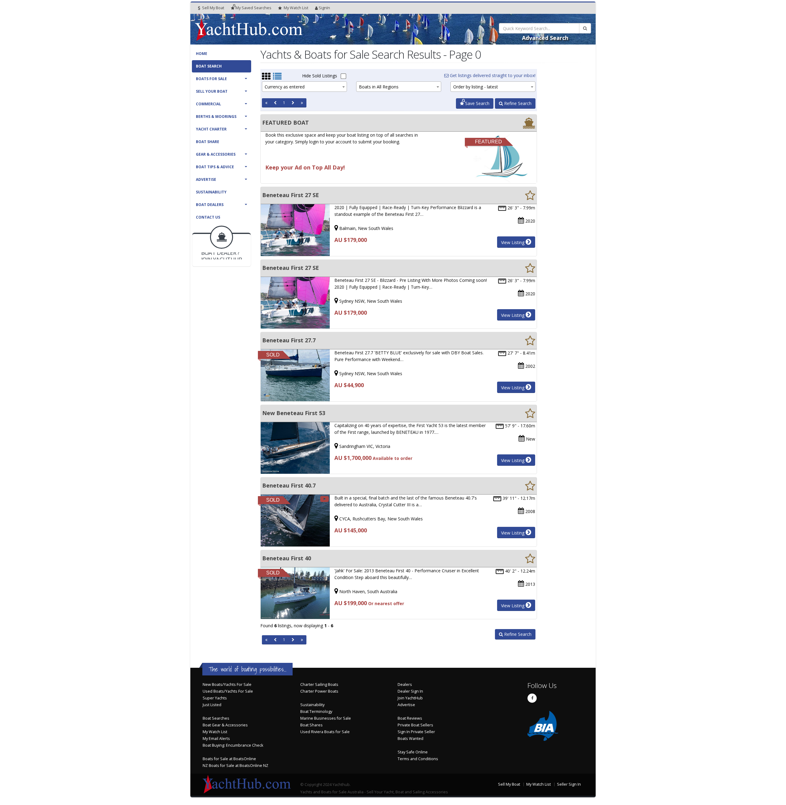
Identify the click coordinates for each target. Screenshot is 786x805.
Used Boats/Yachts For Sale (228, 691)
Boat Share (207, 141)
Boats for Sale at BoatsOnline (229, 758)
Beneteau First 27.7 (289, 340)
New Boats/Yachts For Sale (227, 684)
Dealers (405, 684)
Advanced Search (545, 37)
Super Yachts (215, 698)
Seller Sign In (569, 784)
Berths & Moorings (216, 116)
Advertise (206, 179)
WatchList (296, 7)
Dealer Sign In (410, 691)
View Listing (513, 242)
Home (201, 53)
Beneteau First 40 (286, 558)
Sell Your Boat (212, 91)
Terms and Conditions (418, 758)
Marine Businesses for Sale (325, 718)
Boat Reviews (410, 718)
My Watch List (215, 731)
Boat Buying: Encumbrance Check (233, 745)
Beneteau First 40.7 (289, 485)
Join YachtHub (410, 698)
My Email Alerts (216, 738)
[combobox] (304, 86)
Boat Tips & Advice (215, 166)
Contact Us (208, 217)
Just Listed (212, 704)
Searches (253, 7)
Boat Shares (311, 725)
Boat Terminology (316, 711)
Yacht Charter (211, 129)
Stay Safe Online (413, 752)
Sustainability (211, 192)
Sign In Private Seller (416, 731)
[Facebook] (532, 698)
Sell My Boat (212, 7)
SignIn (324, 7)
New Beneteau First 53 (293, 413)
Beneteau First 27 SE (290, 195)
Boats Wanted (410, 738)
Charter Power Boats (319, 691)
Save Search (476, 103)
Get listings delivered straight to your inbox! (492, 75)
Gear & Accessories (215, 154)
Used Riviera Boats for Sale (325, 731)
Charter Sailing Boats (319, 684)
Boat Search (209, 66)
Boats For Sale (211, 78)
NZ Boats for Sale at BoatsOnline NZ (235, 765)
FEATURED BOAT (285, 122)
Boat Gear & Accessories (225, 725)
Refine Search (517, 103)
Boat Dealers (210, 204)
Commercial (208, 104)
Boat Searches (216, 718)
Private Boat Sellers (415, 725)
